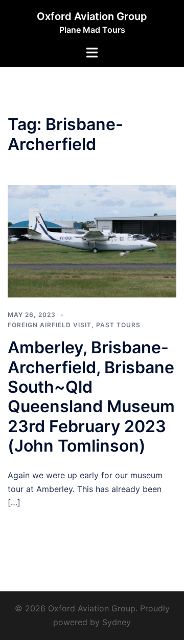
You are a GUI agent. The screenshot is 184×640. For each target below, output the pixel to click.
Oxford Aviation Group (92, 16)
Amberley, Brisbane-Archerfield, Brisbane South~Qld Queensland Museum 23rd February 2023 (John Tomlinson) (91, 396)
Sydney (116, 622)
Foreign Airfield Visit (49, 325)
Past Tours (118, 325)
